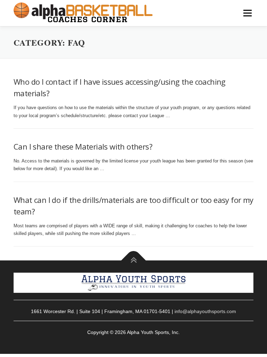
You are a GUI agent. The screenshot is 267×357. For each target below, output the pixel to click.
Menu (246, 13)
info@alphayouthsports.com (205, 311)
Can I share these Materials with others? (83, 146)
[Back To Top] (133, 260)
